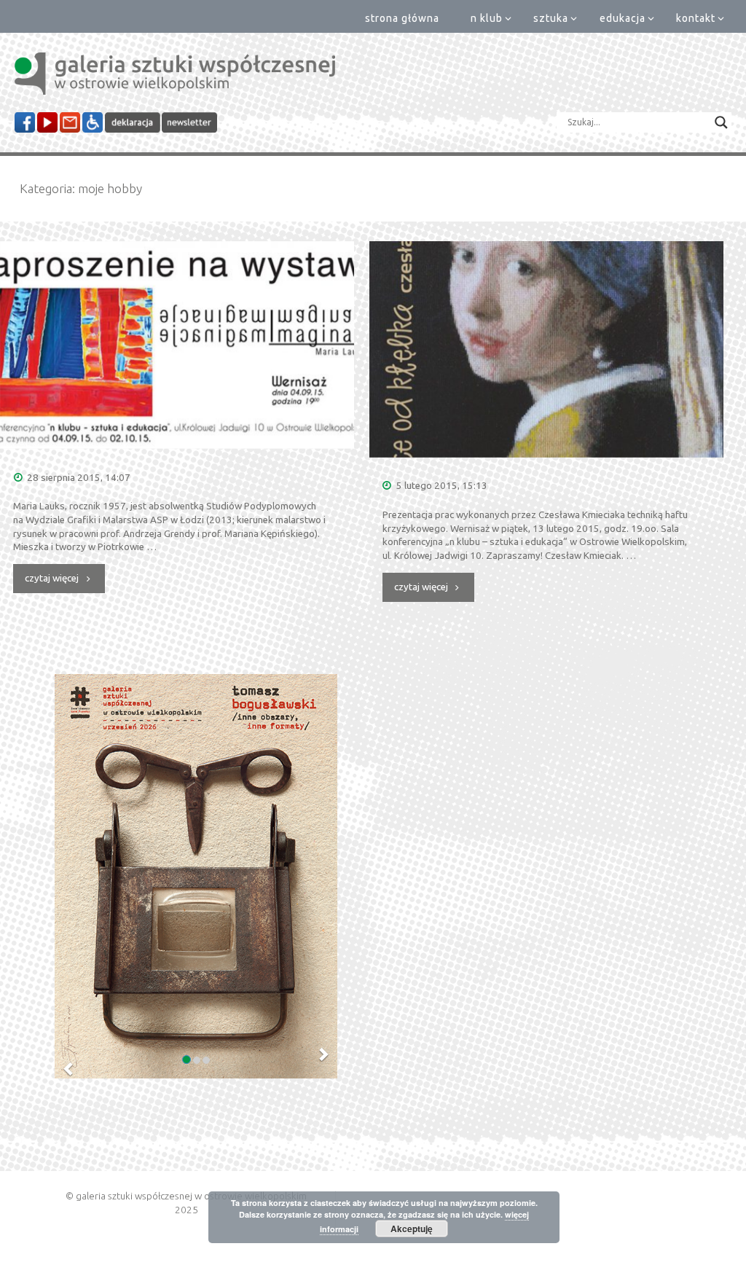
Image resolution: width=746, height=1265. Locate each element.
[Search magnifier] (721, 122)
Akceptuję (411, 1228)
